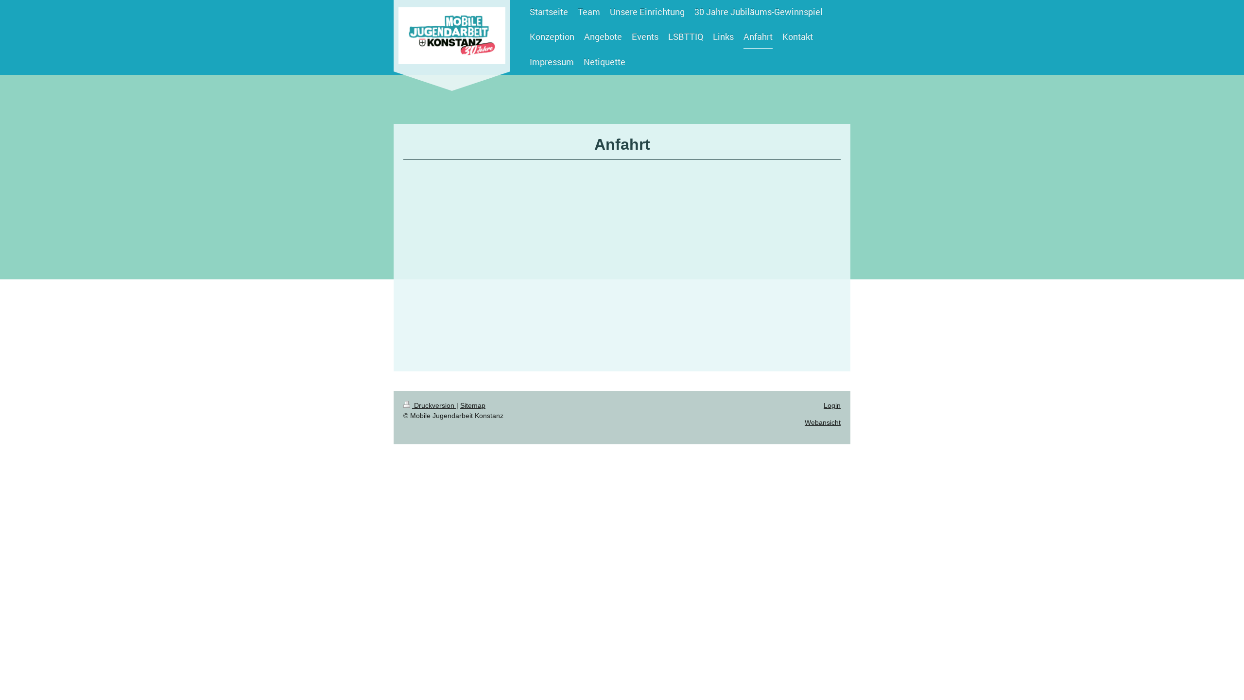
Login (832, 405)
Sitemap (472, 405)
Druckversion (434, 405)
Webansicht (823, 422)
